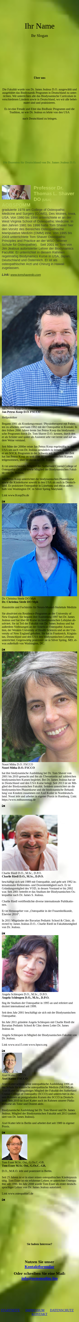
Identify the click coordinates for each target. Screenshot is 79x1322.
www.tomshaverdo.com (25, 274)
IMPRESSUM (34, 1310)
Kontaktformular (39, 1266)
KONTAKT (39, 1314)
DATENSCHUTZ (62, 1310)
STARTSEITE (10, 1310)
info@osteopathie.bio (39, 1278)
